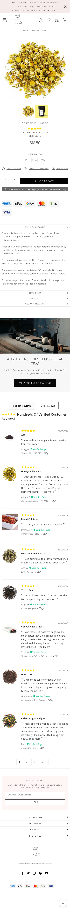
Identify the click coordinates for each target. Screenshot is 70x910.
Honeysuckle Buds (31, 471)
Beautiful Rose (29, 519)
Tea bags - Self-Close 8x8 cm (34, 656)
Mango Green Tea (29, 748)
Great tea (26, 674)
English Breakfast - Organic (33, 700)
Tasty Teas (27, 590)
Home (25, 30)
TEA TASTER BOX (49, 10)
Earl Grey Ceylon (28, 608)
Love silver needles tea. (34, 553)
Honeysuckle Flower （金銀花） (35, 501)
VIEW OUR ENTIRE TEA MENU (35, 383)
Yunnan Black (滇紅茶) (31, 453)
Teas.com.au (17, 20)
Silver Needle (27, 571)
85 (42, 762)
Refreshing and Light (33, 718)
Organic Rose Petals (30, 533)
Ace (23, 434)
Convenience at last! (32, 626)
